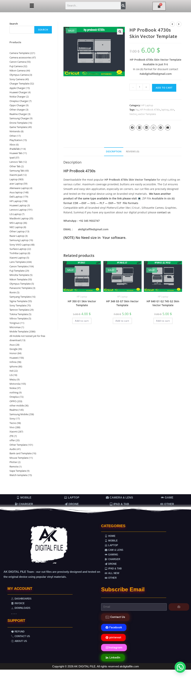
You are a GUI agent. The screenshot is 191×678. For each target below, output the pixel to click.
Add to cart (164, 87)
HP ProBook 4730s (150, 109)
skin (172, 109)
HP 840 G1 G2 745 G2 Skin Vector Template (163, 303)
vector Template (147, 114)
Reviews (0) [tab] (132, 151)
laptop (165, 109)
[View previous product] (172, 24)
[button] (31, 6)
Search (14, 23)
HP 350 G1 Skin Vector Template (82, 303)
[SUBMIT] (179, 607)
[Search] (123, 5)
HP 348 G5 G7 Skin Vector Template (122, 303)
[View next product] (178, 24)
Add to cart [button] (82, 320)
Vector (133, 114)
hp (137, 109)
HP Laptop (147, 105)
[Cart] (159, 6)
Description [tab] (113, 151)
